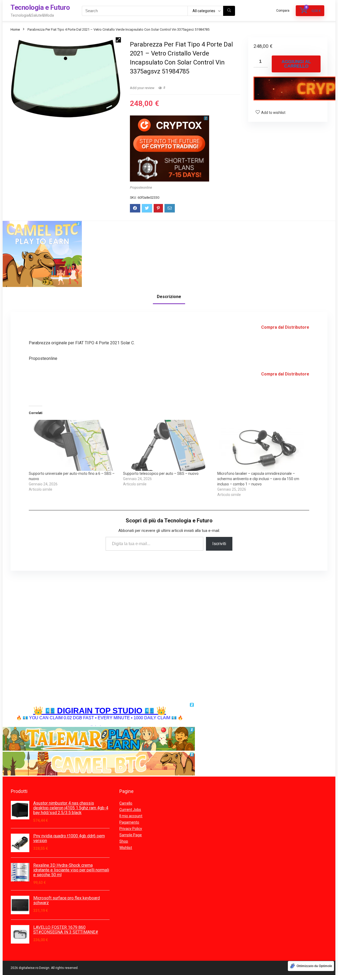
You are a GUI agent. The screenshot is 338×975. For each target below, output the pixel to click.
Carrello (125, 803)
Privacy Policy (130, 829)
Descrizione (169, 296)
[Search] (229, 11)
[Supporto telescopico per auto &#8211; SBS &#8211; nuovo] (167, 445)
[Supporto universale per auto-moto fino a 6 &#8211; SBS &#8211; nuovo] (73, 445)
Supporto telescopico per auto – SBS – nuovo (161, 473)
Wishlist (125, 848)
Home (15, 29)
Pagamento (129, 822)
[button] (118, 40)
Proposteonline (141, 187)
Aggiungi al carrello (296, 64)
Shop (123, 841)
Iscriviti (219, 543)
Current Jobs (130, 809)
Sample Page (130, 835)
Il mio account (130, 816)
